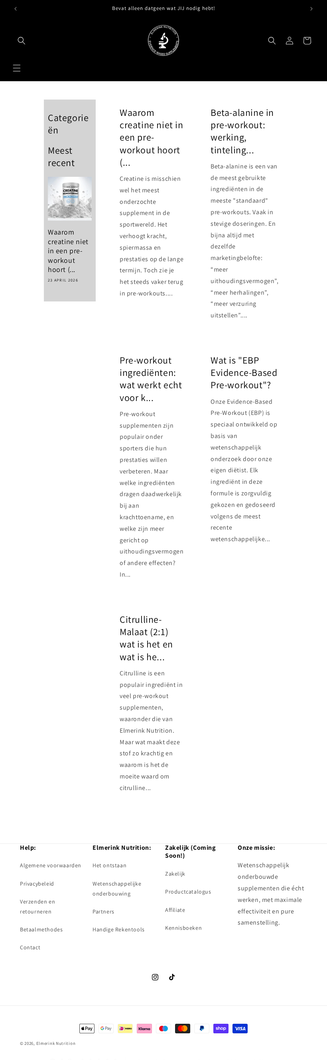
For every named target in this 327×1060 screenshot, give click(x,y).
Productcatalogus (188, 891)
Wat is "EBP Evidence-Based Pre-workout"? (244, 372)
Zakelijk (175, 873)
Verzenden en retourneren (37, 906)
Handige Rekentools (119, 929)
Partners (103, 911)
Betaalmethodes (41, 929)
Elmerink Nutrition (56, 1043)
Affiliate (175, 909)
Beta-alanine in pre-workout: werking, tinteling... (242, 131)
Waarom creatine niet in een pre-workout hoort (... (68, 250)
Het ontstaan (109, 865)
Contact (30, 947)
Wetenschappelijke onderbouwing (117, 888)
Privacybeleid (37, 883)
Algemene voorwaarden (50, 865)
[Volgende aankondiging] (311, 9)
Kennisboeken (183, 927)
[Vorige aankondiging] (15, 9)
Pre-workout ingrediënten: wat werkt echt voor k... (151, 379)
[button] (17, 68)
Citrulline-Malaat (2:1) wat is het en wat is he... (146, 638)
